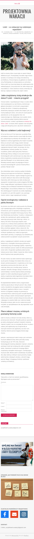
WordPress (26, 535)
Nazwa (3, 403)
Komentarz (3, 383)
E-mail (3, 406)
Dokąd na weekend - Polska (16, 33)
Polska (29, 33)
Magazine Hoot (15, 535)
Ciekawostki (27, 32)
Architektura (20, 32)
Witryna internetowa (3, 410)
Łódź (25, 33)
